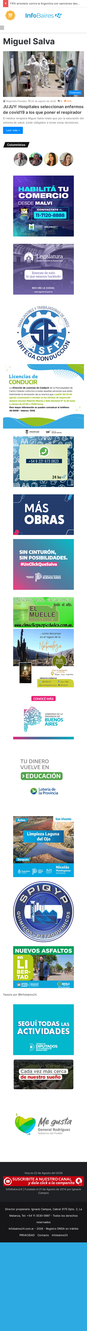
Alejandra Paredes (16, 101)
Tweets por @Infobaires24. (20, 994)
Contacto (43, 1235)
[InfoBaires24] (43, 15)
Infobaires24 (60, 1235)
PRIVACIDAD (27, 1235)
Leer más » (13, 130)
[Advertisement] (43, 1286)
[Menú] (2, 27)
